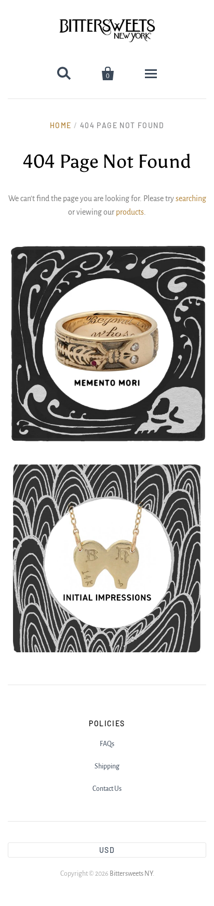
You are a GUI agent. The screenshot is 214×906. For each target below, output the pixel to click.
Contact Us (107, 788)
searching (191, 198)
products (130, 212)
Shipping (107, 766)
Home (61, 125)
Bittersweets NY (131, 873)
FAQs (107, 744)
